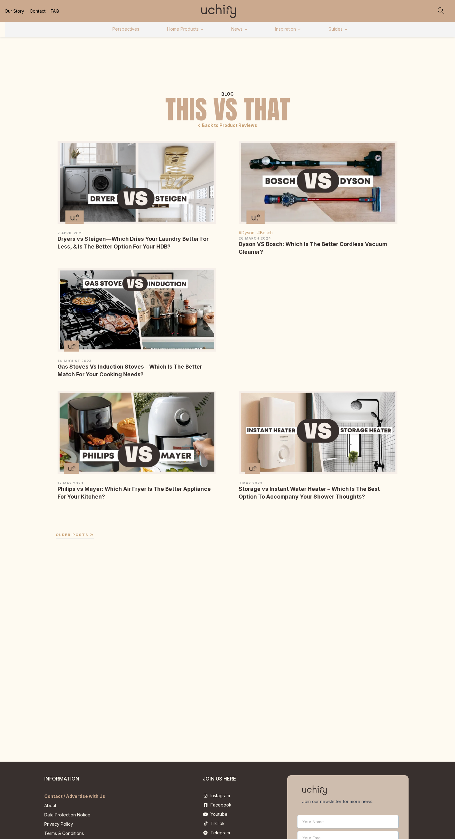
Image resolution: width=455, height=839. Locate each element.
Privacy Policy (58, 824)
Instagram (219, 795)
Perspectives (125, 29)
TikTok (216, 823)
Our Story (14, 11)
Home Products (183, 29)
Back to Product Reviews (229, 125)
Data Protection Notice (67, 814)
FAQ (55, 11)
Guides (335, 29)
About (50, 805)
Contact (38, 11)
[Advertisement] (318, 298)
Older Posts (73, 535)
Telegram (219, 832)
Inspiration (285, 29)
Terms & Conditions (64, 833)
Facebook (220, 804)
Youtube (218, 814)
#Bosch (265, 232)
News (237, 29)
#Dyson (246, 232)
